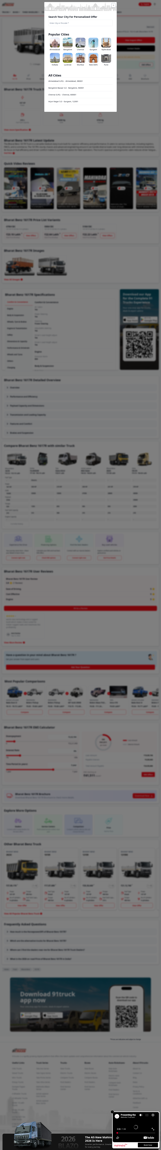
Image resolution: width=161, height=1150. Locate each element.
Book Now (148, 1145)
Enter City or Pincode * (59, 23)
